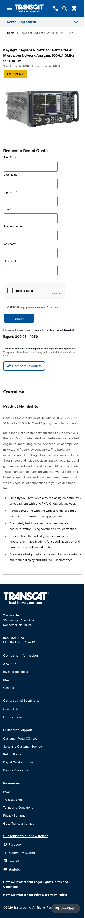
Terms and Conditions (18, 807)
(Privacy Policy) (56, 894)
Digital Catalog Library (18, 762)
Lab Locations (12, 717)
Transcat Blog (12, 799)
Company (10, 243)
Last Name (10, 174)
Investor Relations (15, 671)
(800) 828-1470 (13, 637)
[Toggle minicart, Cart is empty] (74, 8)
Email (7, 209)
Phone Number (13, 226)
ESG (6, 679)
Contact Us (10, 709)
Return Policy (12, 754)
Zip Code (9, 192)
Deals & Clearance (15, 770)
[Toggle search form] (65, 8)
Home (10, 33)
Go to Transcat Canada (18, 823)
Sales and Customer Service (22, 746)
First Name (11, 157)
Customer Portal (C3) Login (21, 738)
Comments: (11, 261)
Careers (8, 687)
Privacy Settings (14, 815)
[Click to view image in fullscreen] (42, 108)
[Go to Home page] (29, 8)
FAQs (6, 791)
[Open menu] (9, 8)
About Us (9, 664)
